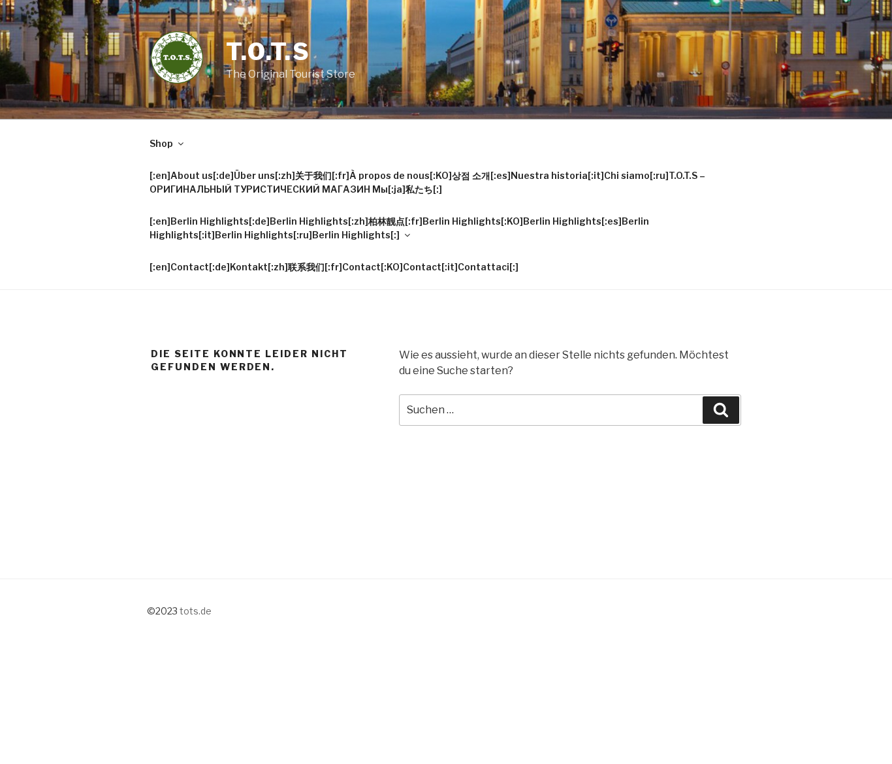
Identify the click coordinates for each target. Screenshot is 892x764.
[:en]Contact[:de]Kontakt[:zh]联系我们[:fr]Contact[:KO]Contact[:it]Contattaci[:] (334, 266)
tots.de (196, 610)
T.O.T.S (268, 51)
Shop (161, 143)
